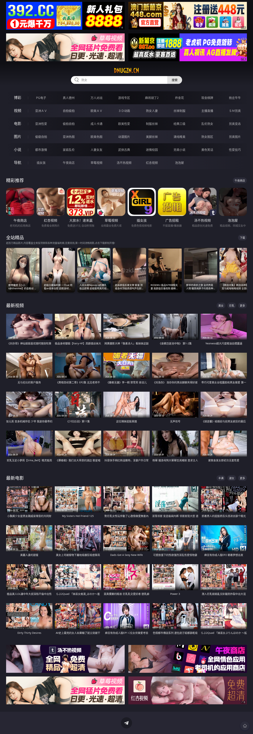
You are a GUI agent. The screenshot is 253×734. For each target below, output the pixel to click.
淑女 (231, 478)
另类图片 (235, 137)
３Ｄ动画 (124, 111)
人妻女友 (96, 150)
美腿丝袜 (152, 137)
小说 (17, 149)
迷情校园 (152, 150)
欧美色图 (96, 137)
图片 (17, 136)
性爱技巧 (235, 150)
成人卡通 (96, 124)
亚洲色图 (69, 137)
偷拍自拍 (69, 124)
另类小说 (179, 150)
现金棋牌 (207, 98)
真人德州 (69, 98)
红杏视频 (152, 163)
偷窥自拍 (41, 137)
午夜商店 (69, 163)
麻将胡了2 (152, 98)
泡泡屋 (179, 163)
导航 (17, 162)
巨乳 (231, 305)
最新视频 (15, 305)
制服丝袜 (152, 124)
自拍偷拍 (69, 111)
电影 (17, 123)
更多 (242, 305)
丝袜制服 (179, 111)
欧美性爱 (124, 124)
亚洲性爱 (41, 124)
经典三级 (179, 124)
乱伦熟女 (207, 124)
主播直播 (207, 111)
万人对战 (96, 98)
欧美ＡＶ (96, 111)
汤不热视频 (124, 163)
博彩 (17, 97)
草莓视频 (96, 163)
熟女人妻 (152, 111)
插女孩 (41, 163)
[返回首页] (244, 725)
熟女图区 (207, 137)
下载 (242, 237)
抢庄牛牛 (235, 98)
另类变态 (235, 124)
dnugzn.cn (126, 70)
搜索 (175, 80)
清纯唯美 (179, 137)
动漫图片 (124, 137)
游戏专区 (124, 98)
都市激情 (41, 150)
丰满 (221, 478)
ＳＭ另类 (235, 111)
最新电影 (15, 478)
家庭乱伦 (69, 150)
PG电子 (41, 98)
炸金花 (179, 98)
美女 (221, 305)
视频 (17, 110)
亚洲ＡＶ (41, 111)
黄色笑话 (207, 150)
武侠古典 (124, 150)
